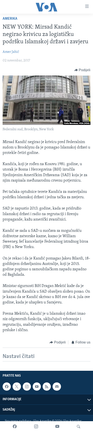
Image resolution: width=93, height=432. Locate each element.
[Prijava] (57, 386)
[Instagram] (36, 426)
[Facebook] (14, 426)
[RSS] (47, 386)
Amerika (10, 19)
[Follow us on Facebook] (7, 386)
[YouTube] (57, 426)
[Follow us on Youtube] (37, 386)
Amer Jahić (11, 52)
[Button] (82, 70)
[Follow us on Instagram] (27, 386)
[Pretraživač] (78, 426)
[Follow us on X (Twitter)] (17, 386)
